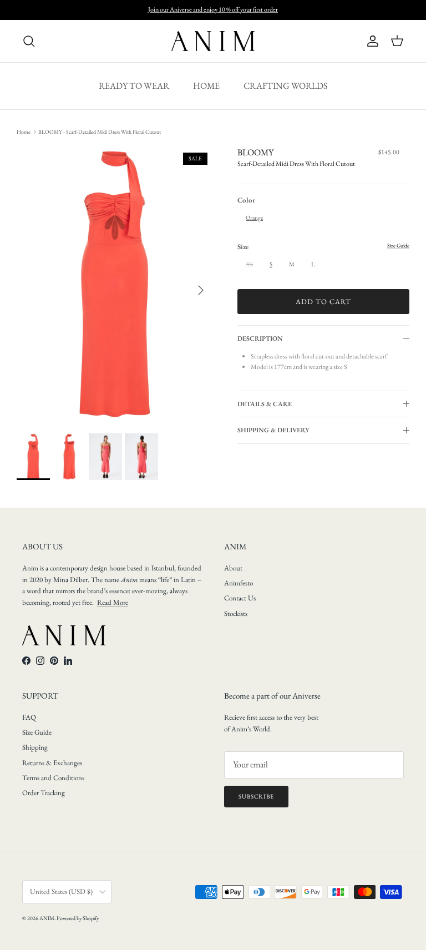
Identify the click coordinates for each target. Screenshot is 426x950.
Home (24, 131)
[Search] (29, 41)
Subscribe (256, 796)
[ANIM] (213, 41)
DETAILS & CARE (264, 404)
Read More (112, 602)
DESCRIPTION (260, 338)
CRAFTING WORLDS (285, 86)
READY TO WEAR (134, 86)
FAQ (29, 717)
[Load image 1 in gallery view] (115, 284)
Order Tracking (43, 792)
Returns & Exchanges (52, 762)
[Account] (370, 41)
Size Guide (37, 732)
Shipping (35, 747)
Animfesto (238, 583)
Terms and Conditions (53, 777)
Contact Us (240, 598)
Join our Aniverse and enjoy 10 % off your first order (213, 9)
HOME (206, 86)
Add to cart (323, 301)
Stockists (235, 613)
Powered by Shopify (78, 918)
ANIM (46, 918)
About (233, 568)
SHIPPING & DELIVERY (273, 430)
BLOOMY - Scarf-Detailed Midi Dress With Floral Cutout (99, 131)
